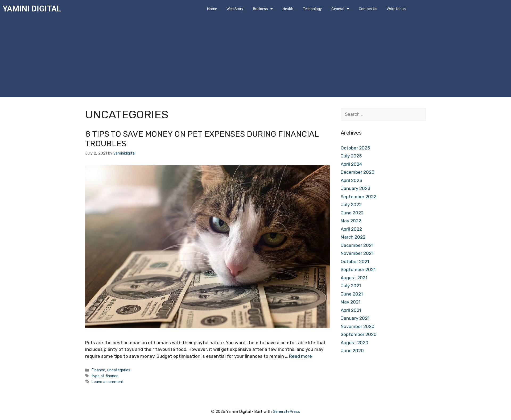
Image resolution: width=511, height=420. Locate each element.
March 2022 (353, 237)
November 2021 (357, 253)
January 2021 (355, 318)
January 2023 (355, 188)
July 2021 (351, 285)
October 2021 (355, 261)
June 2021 (352, 294)
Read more (300, 356)
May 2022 (351, 220)
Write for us (396, 9)
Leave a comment (107, 381)
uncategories (118, 370)
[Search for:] (383, 114)
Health (287, 9)
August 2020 (354, 342)
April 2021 (351, 310)
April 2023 (351, 180)
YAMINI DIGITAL (32, 8)
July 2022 (351, 204)
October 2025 (355, 148)
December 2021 (357, 245)
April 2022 (351, 229)
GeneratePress (286, 411)
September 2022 (358, 196)
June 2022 (352, 212)
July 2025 (351, 156)
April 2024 (351, 164)
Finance (98, 370)
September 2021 (358, 269)
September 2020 (359, 334)
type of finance (104, 375)
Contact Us (368, 9)
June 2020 (352, 350)
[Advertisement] (255, 57)
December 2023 (357, 172)
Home (212, 9)
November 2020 (357, 326)
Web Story (234, 9)
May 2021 (350, 302)
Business (260, 9)
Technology (312, 9)
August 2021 (354, 277)
